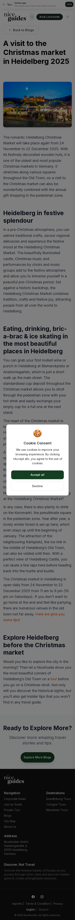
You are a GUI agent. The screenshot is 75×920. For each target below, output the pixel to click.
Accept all (37, 474)
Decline (37, 486)
